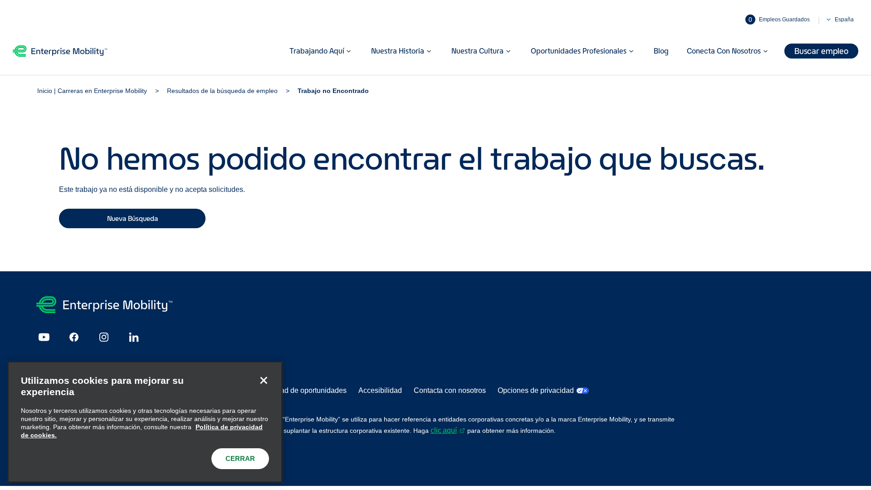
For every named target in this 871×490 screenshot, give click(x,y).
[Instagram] (104, 337)
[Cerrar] (263, 380)
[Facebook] (74, 337)
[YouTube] (44, 337)
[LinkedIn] (134, 337)
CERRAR (240, 458)
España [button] (844, 19)
